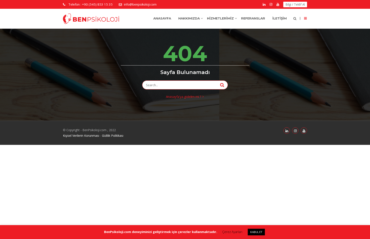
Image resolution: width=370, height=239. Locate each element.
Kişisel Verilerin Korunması (81, 136)
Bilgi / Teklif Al (295, 4)
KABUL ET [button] (256, 232)
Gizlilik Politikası (112, 136)
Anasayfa (162, 18)
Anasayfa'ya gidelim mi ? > (185, 96)
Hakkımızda (189, 18)
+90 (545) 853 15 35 (90, 4)
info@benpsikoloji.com (140, 4)
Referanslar (253, 18)
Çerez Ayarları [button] (232, 232)
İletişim (279, 18)
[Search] (222, 84)
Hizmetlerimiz (220, 18)
